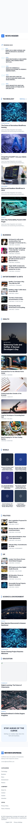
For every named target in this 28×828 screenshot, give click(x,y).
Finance (3, 782)
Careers (3, 795)
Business (3, 774)
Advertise (3, 798)
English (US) (9, 822)
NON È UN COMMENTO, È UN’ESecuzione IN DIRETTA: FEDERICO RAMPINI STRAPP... (16, 69)
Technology (4, 771)
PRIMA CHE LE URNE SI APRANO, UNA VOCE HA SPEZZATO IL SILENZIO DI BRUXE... (15, 52)
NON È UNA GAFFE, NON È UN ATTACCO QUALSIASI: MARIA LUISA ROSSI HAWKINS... (15, 78)
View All (23, 99)
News (2, 777)
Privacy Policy (4, 805)
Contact (3, 792)
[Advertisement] (14, 16)
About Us (3, 790)
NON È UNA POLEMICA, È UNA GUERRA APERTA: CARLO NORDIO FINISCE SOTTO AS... (16, 60)
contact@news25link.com (7, 761)
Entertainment (4, 779)
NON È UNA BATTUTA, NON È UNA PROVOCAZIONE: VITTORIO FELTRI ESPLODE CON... (15, 87)
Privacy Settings (18, 822)
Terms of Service (5, 808)
